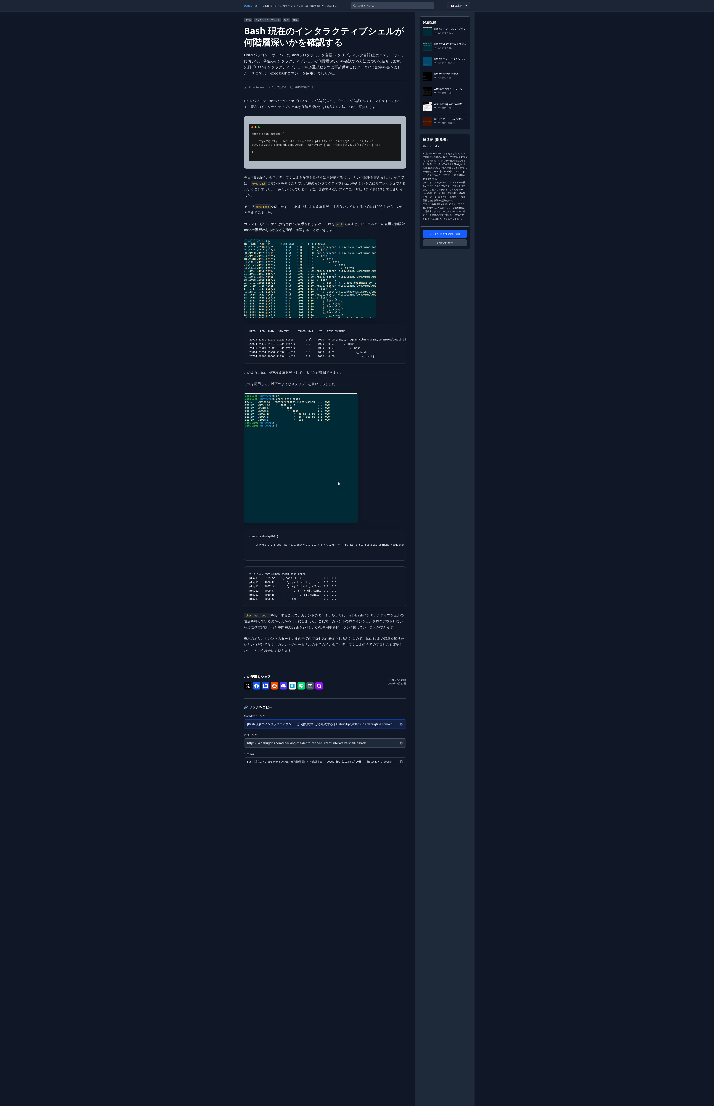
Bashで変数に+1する (446, 74)
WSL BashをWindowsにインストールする (450, 104)
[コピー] (401, 724)
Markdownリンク (254, 716)
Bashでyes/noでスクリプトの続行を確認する (450, 44)
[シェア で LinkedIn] (265, 686)
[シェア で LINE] (301, 686)
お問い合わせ (445, 242)
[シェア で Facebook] (256, 686)
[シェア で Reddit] (274, 686)
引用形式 (249, 754)
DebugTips (251, 5)
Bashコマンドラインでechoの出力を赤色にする (450, 119)
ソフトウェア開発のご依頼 (445, 233)
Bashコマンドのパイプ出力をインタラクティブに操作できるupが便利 (450, 28)
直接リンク (250, 735)
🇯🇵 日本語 (456, 5)
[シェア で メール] (310, 686)
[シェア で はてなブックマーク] (292, 686)
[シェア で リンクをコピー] (319, 686)
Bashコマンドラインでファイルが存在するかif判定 (450, 59)
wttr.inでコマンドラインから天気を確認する (450, 89)
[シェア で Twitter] (247, 686)
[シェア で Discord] (283, 686)
